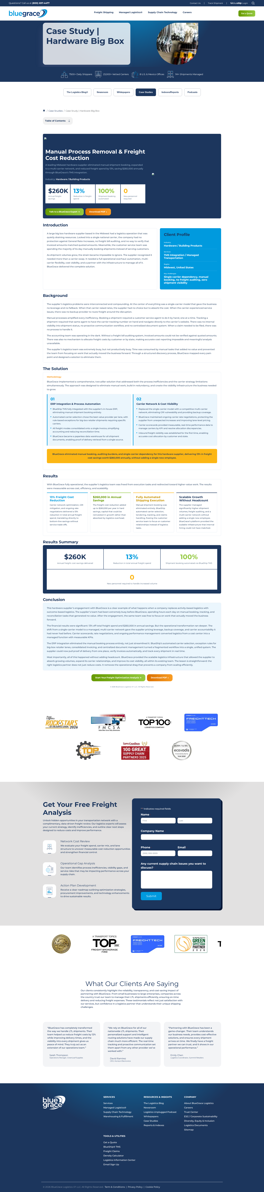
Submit (151, 896)
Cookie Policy (152, 1187)
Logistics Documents (196, 1125)
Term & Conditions (115, 1187)
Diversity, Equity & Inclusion (199, 1121)
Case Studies (146, 92)
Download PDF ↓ (98, 211)
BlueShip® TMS (111, 1147)
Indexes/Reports (170, 92)
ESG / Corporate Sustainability (200, 1116)
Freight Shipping (103, 12)
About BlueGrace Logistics (199, 1103)
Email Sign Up (111, 1164)
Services (108, 1103)
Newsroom (102, 92)
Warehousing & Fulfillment (118, 1116)
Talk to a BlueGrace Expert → (64, 211)
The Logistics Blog (154, 1103)
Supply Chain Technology (162, 12)
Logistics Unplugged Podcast (160, 1112)
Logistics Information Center (119, 1160)
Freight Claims (111, 1151)
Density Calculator (113, 1155)
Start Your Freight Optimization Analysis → (118, 677)
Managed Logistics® (130, 12)
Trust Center (191, 1112)
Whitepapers (123, 92)
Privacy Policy (135, 1187)
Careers (187, 12)
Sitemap (189, 1129)
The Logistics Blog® (77, 92)
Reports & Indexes (154, 1125)
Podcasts (192, 92)
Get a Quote (246, 13)
